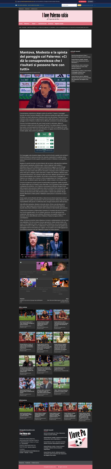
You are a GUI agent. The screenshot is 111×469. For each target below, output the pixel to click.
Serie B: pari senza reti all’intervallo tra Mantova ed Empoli (27, 391)
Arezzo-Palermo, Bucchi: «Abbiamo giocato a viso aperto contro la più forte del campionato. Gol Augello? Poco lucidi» (44, 347)
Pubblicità (27, 8)
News (33, 23)
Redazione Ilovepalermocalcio (26, 72)
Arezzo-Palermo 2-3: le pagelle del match (59, 368)
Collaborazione (34, 8)
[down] (29, 23)
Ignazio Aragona (32, 447)
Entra (79, 5)
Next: (58, 300)
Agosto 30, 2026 (23, 327)
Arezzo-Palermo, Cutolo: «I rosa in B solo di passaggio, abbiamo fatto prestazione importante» (26, 346)
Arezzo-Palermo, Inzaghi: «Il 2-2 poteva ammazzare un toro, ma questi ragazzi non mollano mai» (27, 369)
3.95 (41, 143)
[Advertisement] (55, 39)
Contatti (21, 452)
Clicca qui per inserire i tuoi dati (87, 5)
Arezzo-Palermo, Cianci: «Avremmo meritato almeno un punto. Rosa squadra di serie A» (61, 323)
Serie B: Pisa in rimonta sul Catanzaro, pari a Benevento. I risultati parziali (44, 369)
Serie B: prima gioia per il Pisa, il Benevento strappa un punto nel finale (27, 323)
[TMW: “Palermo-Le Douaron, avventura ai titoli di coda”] (61, 383)
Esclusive (50, 23)
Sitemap (26, 452)
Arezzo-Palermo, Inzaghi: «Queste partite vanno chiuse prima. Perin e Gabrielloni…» (43, 323)
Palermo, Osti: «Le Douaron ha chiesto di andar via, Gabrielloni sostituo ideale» (44, 391)
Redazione (21, 8)
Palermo (26, 23)
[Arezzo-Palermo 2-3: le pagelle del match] (61, 360)
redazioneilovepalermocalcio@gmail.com (30, 451)
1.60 (38, 143)
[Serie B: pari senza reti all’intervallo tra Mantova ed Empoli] (27, 383)
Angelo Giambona (58, 370)
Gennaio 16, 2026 (37, 72)
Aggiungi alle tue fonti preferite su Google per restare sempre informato (38, 1)
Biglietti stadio (59, 23)
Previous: (31, 300)
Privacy (31, 452)
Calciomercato (42, 23)
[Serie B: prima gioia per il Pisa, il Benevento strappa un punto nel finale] (27, 315)
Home (21, 23)
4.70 (44, 143)
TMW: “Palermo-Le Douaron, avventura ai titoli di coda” (61, 390)
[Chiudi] (95, 1)
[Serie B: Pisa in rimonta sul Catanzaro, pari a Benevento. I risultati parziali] (44, 360)
